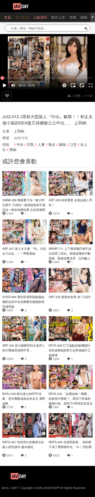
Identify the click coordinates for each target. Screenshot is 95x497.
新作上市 (58, 17)
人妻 (41, 144)
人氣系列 (40, 17)
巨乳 (30, 144)
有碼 (72, 17)
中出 (20, 144)
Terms (5, 488)
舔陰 (62, 144)
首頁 (7, 17)
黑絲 (12, 149)
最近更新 (22, 17)
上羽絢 (19, 131)
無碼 (83, 17)
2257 (14, 488)
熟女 (51, 144)
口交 (73, 144)
